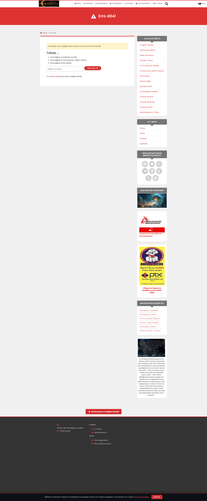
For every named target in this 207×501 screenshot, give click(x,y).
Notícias (143, 322)
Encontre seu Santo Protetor (152, 71)
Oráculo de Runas (147, 102)
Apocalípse (144, 310)
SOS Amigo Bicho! (101, 440)
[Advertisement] (135, 455)
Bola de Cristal (146, 86)
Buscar (92, 68)
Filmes (142, 128)
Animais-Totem (146, 60)
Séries (142, 133)
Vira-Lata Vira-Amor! (102, 444)
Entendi (157, 497)
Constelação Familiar (149, 91)
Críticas (143, 138)
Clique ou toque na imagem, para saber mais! (152, 290)
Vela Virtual (144, 76)
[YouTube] (152, 164)
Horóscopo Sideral (147, 50)
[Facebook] (145, 164)
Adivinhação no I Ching (149, 112)
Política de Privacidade (141, 497)
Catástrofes (154, 310)
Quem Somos (65, 431)
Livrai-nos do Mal (146, 318)
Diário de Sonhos (147, 55)
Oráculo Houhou (146, 96)
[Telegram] (145, 171)
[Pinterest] (155, 178)
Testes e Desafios (146, 331)
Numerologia (145, 81)
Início (45, 33)
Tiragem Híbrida (146, 45)
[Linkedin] (152, 171)
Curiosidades (144, 314)
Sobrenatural (144, 327)
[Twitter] (148, 178)
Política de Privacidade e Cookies (70, 428)
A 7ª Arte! (98, 429)
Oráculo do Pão (146, 107)
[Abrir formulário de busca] (166, 3)
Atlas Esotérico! (100, 432)
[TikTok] (159, 171)
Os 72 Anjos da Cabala (149, 65)
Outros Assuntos (153, 322)
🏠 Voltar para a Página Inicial (103, 411)
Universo (157, 331)
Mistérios (157, 318)
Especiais (143, 143)
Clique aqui (53, 76)
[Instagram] (159, 164)
